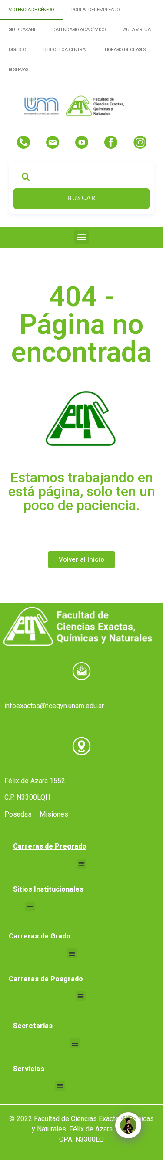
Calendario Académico (79, 30)
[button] (81, 237)
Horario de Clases (125, 49)
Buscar (81, 199)
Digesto (17, 49)
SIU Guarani (22, 30)
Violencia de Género (31, 10)
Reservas (18, 69)
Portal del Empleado (95, 10)
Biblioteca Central (65, 49)
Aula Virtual (138, 30)
